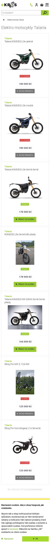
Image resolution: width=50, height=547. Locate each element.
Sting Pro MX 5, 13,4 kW (16, 363)
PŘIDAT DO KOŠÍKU (26, 219)
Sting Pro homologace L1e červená (22, 427)
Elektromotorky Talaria (15, 20)
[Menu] (46, 5)
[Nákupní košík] (41, 5)
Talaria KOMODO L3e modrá (18, 104)
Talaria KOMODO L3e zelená (18, 40)
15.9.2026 (25, 463)
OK (36, 539)
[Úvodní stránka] (9, 4)
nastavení (13, 529)
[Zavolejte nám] (31, 5)
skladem (25, 204)
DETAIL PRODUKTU (26, 91)
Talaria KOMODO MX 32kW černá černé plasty (24, 299)
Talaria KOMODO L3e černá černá (21, 168)
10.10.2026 (24, 76)
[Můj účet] (36, 5)
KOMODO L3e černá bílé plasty (20, 233)
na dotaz (24, 399)
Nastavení (8, 539)
